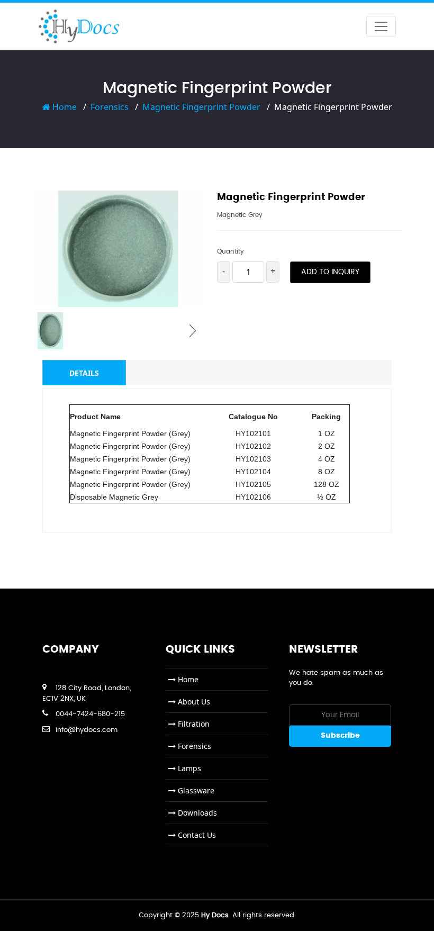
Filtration (193, 724)
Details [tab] (84, 373)
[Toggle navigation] (381, 26)
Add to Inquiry (330, 272)
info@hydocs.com (86, 730)
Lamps (188, 768)
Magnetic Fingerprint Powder (201, 107)
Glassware (195, 790)
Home (63, 107)
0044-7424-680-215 (90, 714)
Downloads (196, 813)
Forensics (110, 107)
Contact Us (196, 835)
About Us (193, 702)
